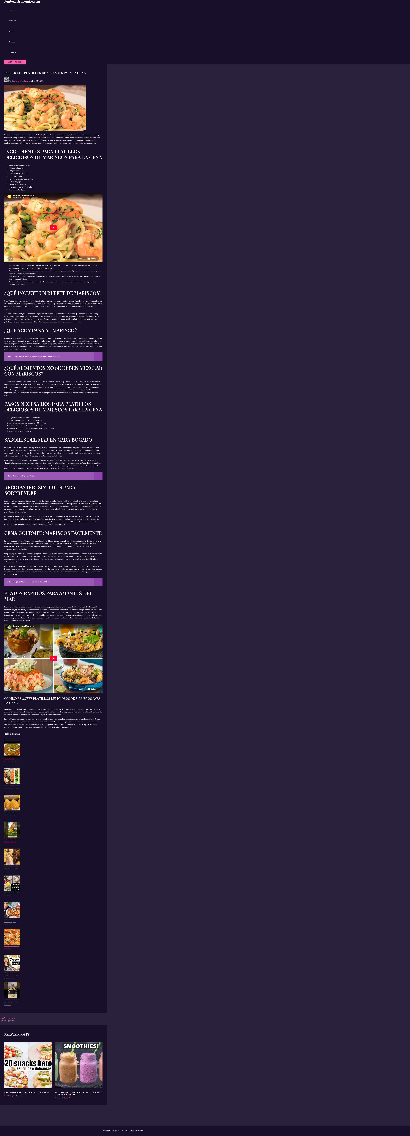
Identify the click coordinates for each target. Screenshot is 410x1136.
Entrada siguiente (8, 1021)
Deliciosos (7, 1096)
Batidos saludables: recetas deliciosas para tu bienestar (78, 1093)
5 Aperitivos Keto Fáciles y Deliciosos (26, 1092)
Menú (11, 31)
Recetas (12, 42)
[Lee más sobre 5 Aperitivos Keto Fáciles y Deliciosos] (28, 1065)
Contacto (12, 52)
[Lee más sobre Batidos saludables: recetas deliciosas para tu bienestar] (79, 1065)
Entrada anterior (7, 1018)
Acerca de (12, 20)
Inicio (11, 10)
